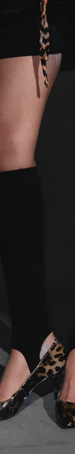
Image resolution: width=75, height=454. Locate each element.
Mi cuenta (58, 2)
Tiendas (5, 23)
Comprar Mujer (7, 17)
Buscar (48, 2)
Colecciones (6, 21)
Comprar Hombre (8, 16)
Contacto (5, 25)
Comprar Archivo (7, 19)
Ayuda (53, 2)
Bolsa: (70, 2)
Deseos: (64, 2)
